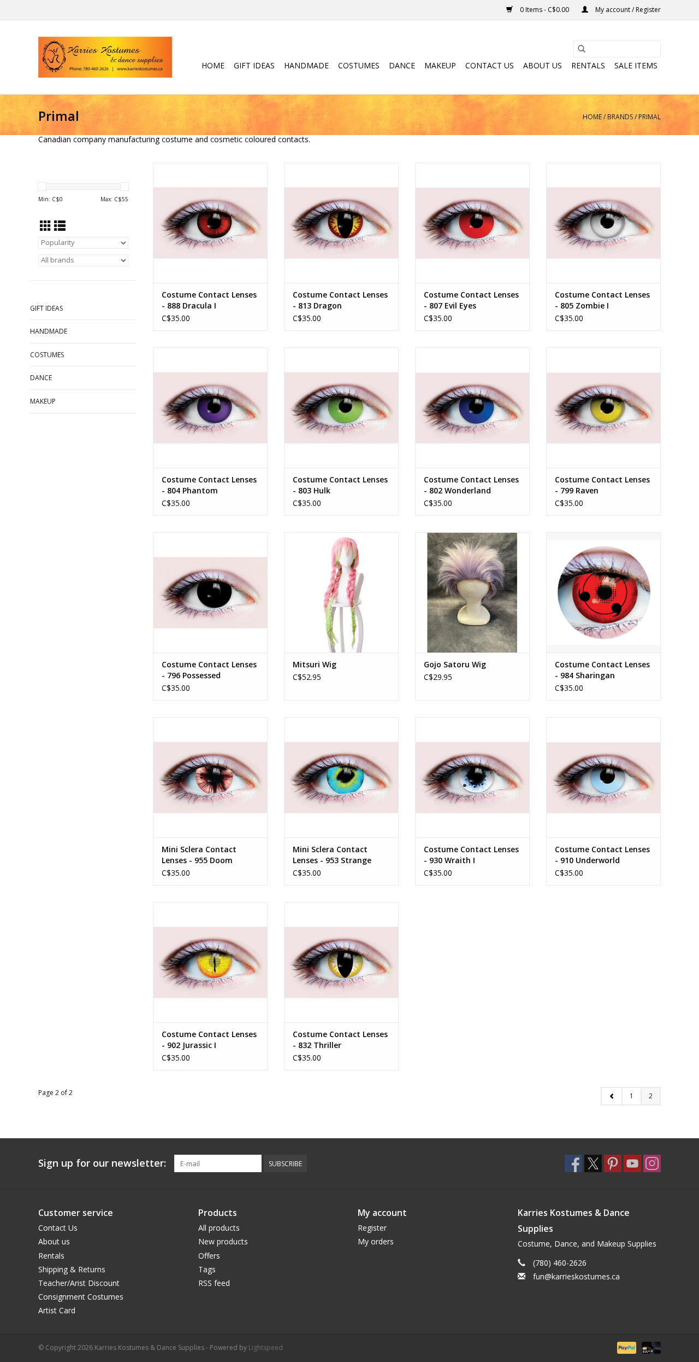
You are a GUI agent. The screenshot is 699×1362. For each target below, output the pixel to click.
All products (219, 1228)
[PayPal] (625, 1347)
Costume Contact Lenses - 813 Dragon (340, 300)
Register (372, 1228)
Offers (209, 1255)
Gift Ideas (254, 65)
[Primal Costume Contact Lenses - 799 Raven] (603, 407)
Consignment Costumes (80, 1296)
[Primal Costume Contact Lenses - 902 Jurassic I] (210, 962)
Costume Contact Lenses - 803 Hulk (340, 485)
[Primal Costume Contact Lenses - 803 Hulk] (341, 407)
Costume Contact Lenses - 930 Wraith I (471, 854)
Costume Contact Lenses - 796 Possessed (209, 669)
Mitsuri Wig (314, 664)
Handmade (306, 65)
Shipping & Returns (71, 1269)
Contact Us (489, 65)
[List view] (60, 226)
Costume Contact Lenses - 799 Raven (602, 485)
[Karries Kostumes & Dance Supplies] (105, 57)
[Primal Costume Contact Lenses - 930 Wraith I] (472, 777)
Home (213, 65)
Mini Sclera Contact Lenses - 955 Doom (199, 854)
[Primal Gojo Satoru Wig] (472, 592)
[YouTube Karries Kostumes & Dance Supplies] (632, 1163)
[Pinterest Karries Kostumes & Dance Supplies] (612, 1163)
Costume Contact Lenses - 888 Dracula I (209, 300)
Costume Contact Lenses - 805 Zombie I (602, 300)
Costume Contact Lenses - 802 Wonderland (471, 485)
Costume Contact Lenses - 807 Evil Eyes (471, 300)
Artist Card (56, 1310)
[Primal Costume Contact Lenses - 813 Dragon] (341, 222)
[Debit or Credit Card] (649, 1347)
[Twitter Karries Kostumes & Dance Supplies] (593, 1163)
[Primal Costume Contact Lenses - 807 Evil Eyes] (472, 222)
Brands (620, 116)
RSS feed (214, 1283)
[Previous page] (611, 1096)
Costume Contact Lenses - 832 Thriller (340, 1039)
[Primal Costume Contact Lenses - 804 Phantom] (210, 407)
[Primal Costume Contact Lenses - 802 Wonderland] (472, 407)
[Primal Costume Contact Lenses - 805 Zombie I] (603, 222)
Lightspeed (265, 1347)
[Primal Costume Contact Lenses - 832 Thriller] (341, 962)
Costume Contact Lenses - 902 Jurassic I (209, 1039)
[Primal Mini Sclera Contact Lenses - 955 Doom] (210, 777)
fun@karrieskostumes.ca (576, 1276)
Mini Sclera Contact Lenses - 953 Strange (332, 854)
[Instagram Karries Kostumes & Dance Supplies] (652, 1163)
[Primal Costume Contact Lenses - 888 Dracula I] (210, 222)
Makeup (440, 65)
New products (223, 1241)
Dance (402, 65)
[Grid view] (45, 226)
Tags (207, 1269)
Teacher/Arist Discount (79, 1283)
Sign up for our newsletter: (102, 1163)
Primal (649, 116)
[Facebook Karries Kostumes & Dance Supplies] (573, 1163)
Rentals (588, 65)
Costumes (359, 65)
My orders (376, 1241)
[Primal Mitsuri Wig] (341, 592)
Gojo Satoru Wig (455, 664)
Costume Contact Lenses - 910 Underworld (602, 854)
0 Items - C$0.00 (544, 9)
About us (542, 65)
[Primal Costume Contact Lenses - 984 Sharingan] (603, 592)
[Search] (581, 48)
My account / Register (627, 9)
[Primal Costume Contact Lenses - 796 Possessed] (210, 592)
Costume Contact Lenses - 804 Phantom (209, 485)
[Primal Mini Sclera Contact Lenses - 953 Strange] (341, 777)
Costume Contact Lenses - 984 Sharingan (602, 669)
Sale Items (635, 65)
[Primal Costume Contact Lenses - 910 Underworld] (603, 777)
